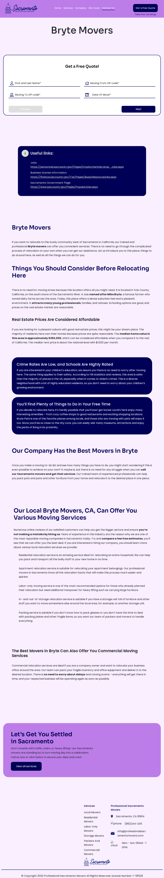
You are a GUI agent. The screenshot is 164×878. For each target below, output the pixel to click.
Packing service (28, 613)
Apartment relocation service (37, 568)
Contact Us (108, 8)
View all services (26, 766)
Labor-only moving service (35, 586)
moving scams (100, 674)
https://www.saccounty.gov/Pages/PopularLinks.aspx (64, 187)
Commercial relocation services (32, 665)
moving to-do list (45, 465)
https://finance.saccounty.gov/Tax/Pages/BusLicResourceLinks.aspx (73, 177)
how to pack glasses (86, 613)
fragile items (65, 617)
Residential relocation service (37, 555)
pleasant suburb (50, 329)
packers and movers (118, 617)
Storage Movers (94, 836)
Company (80, 8)
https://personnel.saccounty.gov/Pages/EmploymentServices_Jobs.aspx (77, 167)
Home (58, 8)
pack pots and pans (29, 478)
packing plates (34, 617)
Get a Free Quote (145, 8)
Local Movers (92, 812)
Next (138, 109)
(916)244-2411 (133, 824)
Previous (25, 109)
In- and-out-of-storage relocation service (45, 599)
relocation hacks (74, 572)
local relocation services (46, 547)
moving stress (46, 290)
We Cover (94, 8)
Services (68, 8)
